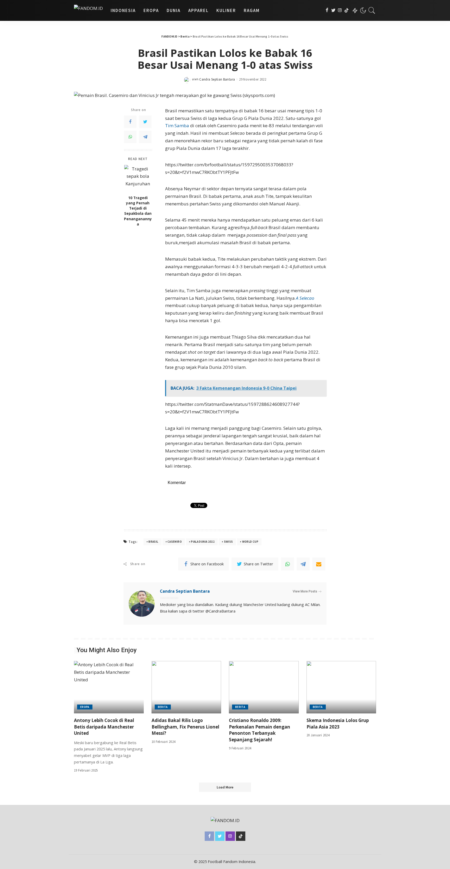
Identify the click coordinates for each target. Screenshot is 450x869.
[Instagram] (340, 10)
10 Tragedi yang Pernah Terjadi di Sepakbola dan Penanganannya (138, 210)
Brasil (153, 541)
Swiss (228, 541)
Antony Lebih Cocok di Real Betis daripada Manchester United (104, 726)
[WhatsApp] (130, 137)
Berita (163, 707)
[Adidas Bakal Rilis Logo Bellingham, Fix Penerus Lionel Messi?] (186, 687)
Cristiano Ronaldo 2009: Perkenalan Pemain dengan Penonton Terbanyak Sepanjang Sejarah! (259, 730)
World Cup (250, 541)
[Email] (318, 564)
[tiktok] (346, 10)
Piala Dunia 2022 (203, 541)
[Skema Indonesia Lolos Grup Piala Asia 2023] (341, 687)
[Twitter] (333, 10)
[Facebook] (327, 10)
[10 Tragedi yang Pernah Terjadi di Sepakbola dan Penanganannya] (138, 178)
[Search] (372, 10)
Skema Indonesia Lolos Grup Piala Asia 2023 (338, 723)
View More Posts (305, 591)
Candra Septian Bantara (217, 79)
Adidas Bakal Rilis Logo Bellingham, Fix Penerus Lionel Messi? (185, 726)
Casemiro (174, 541)
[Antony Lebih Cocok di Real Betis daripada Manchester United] (109, 687)
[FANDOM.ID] (88, 10)
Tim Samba (177, 125)
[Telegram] (145, 137)
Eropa (84, 707)
